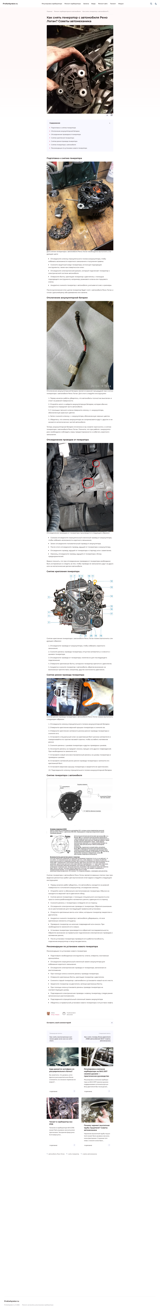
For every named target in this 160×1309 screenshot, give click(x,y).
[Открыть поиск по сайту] (151, 3)
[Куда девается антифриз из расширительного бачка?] (63, 1071)
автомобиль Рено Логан (56, 1154)
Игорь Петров (55, 1014)
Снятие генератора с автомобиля (63, 145)
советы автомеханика (90, 1154)
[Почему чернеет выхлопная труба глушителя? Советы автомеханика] (97, 1123)
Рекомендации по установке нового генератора (69, 148)
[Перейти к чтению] (107, 115)
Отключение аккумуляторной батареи (65, 131)
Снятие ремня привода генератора (64, 141)
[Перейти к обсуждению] (111, 115)
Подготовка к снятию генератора (63, 128)
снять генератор (73, 1154)
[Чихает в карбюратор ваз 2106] (63, 1123)
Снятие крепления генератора (62, 138)
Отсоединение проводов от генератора (66, 134)
